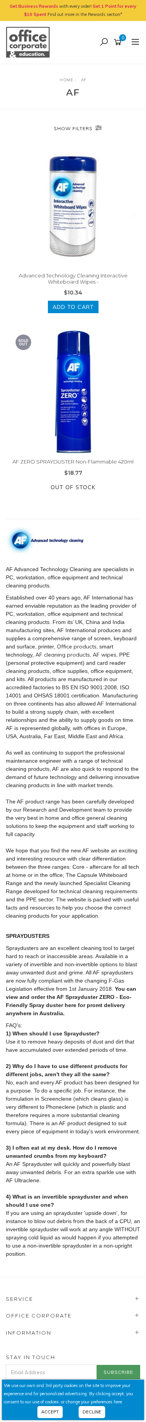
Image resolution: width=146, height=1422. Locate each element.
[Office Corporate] (30, 41)
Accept (50, 1412)
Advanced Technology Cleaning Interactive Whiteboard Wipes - (73, 278)
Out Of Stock (73, 487)
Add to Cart (73, 306)
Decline (92, 1412)
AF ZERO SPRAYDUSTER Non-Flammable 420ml (73, 461)
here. (118, 1402)
